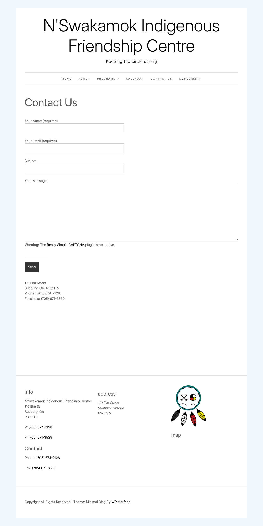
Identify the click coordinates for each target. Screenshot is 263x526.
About (84, 78)
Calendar (135, 78)
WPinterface (120, 502)
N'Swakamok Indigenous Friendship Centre (131, 35)
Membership (190, 78)
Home (67, 78)
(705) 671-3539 (40, 437)
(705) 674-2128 (40, 427)
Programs (106, 78)
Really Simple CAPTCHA (65, 245)
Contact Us (161, 78)
